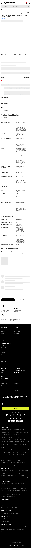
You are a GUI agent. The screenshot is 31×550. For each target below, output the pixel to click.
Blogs (2, 376)
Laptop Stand (11, 519)
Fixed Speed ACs (17, 441)
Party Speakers (4, 338)
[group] (15, 54)
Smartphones (4, 511)
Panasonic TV (4, 450)
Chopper (22, 483)
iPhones (10, 511)
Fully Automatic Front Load (19, 473)
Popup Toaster (8, 490)
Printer (16, 527)
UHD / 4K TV (20, 460)
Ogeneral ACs (4, 434)
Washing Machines (4, 335)
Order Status (4, 378)
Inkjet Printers (22, 527)
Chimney (17, 483)
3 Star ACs (22, 439)
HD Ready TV (8, 460)
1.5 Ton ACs (3, 437)
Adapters (3, 513)
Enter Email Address (7, 401)
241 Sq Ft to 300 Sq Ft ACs (20, 444)
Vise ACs (3, 429)
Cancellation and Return (18, 329)
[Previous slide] (12, 54)
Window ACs (17, 434)
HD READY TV (8, 452)
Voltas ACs (8, 429)
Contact (3, 374)
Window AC (17, 470)
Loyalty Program (17, 331)
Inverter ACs (25, 441)
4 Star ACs (3, 441)
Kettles (18, 488)
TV (1, 359)
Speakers (11, 465)
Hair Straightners (22, 501)
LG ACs (21, 429)
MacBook (8, 526)
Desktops (23, 526)
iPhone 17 (3, 345)
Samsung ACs (19, 432)
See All (28, 72)
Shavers (8, 501)
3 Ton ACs (10, 439)
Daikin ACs (15, 429)
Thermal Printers (20, 529)
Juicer (20, 486)
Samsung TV (15, 449)
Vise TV (9, 449)
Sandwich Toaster (16, 490)
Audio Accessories (21, 462)
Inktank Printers (12, 529)
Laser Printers (4, 529)
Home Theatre (4, 465)
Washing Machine (4, 363)
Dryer (16, 475)
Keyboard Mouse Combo (17, 518)
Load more (8, 299)
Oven (2, 490)
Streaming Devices (11, 462)
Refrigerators (3, 477)
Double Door (17, 477)
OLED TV (10, 450)
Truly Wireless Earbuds (6, 494)
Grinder (13, 488)
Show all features (4, 103)
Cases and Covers (17, 513)
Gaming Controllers (14, 464)
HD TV (2, 452)
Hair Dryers (3, 502)
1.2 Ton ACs (20, 436)
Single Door (10, 477)
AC (1, 354)
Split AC (11, 470)
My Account (17, 372)
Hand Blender (4, 486)
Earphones (3, 496)
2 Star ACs (16, 439)
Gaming (2, 340)
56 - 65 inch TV (20, 454)
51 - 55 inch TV (12, 454)
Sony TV (26, 449)
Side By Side (3, 478)
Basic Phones (16, 511)
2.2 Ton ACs (23, 437)
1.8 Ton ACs (10, 437)
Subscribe (15, 408)
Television (3, 329)
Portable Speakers (11, 496)
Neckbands (14, 494)
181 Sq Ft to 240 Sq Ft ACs (6, 444)
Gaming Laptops (15, 526)
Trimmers (3, 501)
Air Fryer (24, 485)
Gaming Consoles (4, 464)
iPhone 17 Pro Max (4, 350)
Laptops (2, 333)
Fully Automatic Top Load (16, 472)
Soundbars (22, 464)
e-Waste (3, 372)
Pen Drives (24, 519)
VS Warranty (16, 333)
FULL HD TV (25, 450)
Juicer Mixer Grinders (5, 488)
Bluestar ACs (3, 430)
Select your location (10, 9)
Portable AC (24, 470)
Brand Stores (16, 383)
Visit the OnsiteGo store (5, 18)
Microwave (23, 488)
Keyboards (8, 518)
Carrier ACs (25, 430)
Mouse (2, 518)
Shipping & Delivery (19, 370)
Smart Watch (3, 535)
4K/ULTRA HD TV (17, 450)
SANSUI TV (3, 449)
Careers (3, 370)
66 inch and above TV (5, 456)
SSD (2, 521)
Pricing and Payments (5, 383)
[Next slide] (29, 54)
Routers (2, 531)
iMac (12, 527)
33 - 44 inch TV (24, 452)
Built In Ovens (10, 483)
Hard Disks (6, 521)
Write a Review (23, 299)
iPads (7, 507)
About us (3, 368)
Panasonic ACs (11, 432)
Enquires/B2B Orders (18, 335)
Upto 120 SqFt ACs (5, 442)
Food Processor (17, 485)
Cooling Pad (3, 519)
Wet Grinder (24, 490)
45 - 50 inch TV (4, 454)
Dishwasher (21, 475)
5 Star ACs (9, 441)
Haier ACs (26, 432)
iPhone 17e (3, 352)
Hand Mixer (10, 486)
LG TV (21, 449)
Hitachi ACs (3, 432)
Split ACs (10, 434)
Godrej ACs (10, 430)
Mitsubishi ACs (18, 430)
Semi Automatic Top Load (6, 473)
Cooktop (10, 485)
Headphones (21, 494)
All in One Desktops (5, 527)
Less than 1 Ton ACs (5, 436)
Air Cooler (3, 356)
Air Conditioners (4, 470)
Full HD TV (3, 462)
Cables (22, 511)
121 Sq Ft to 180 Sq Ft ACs (16, 442)
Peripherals (18, 519)
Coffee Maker (3, 485)
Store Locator (3, 385)
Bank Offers (3, 388)
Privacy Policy (16, 390)
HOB (16, 486)
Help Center (17, 368)
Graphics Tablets (13, 507)
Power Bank (9, 513)
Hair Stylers (14, 501)
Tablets (2, 507)
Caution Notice (17, 388)
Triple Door (24, 477)
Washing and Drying (5, 472)
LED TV (2, 460)
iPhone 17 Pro (3, 347)
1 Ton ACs (13, 436)
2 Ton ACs (17, 437)
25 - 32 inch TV (16, 452)
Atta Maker (3, 483)
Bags (25, 518)
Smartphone (3, 331)
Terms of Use (16, 385)
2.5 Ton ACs (3, 439)
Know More (6, 110)
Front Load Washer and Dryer (7, 475)
